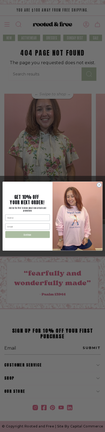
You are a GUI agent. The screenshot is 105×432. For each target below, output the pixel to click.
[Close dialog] (99, 185)
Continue (27, 234)
